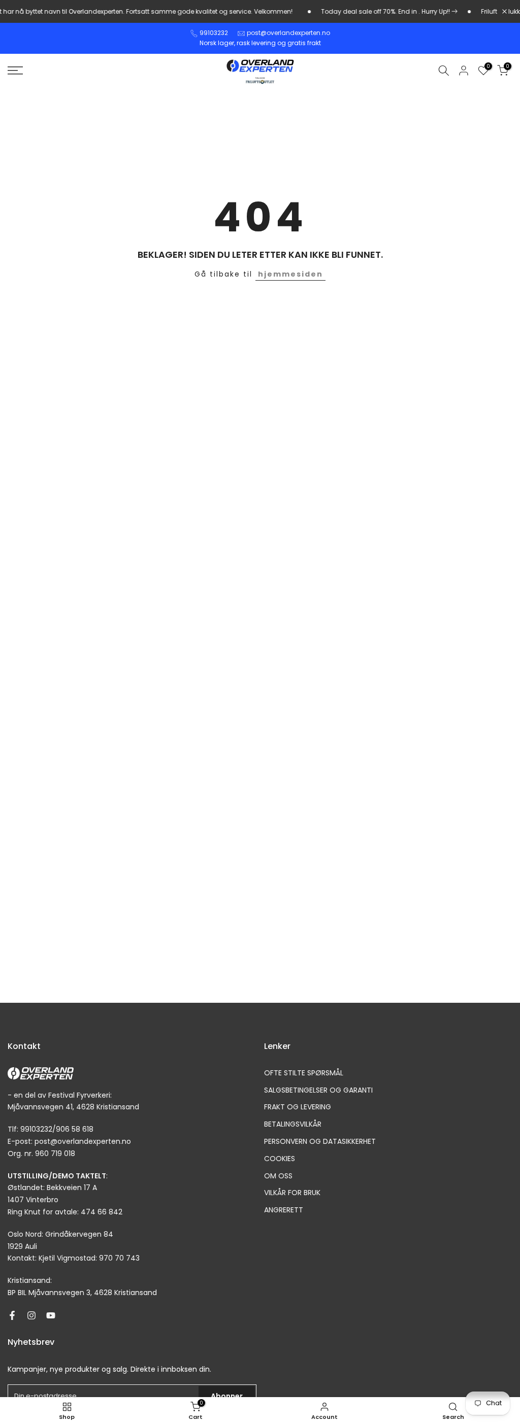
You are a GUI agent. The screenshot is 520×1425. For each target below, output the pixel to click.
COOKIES (279, 1159)
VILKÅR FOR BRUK (292, 1193)
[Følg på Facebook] (12, 1315)
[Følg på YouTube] (50, 1315)
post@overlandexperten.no (288, 32)
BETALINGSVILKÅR (292, 1124)
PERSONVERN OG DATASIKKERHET (320, 1141)
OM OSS (278, 1176)
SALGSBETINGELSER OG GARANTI (318, 1090)
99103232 (214, 32)
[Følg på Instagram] (31, 1315)
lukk (513, 12)
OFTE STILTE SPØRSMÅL (303, 1073)
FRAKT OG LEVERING (297, 1107)
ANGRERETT (283, 1210)
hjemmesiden (290, 274)
